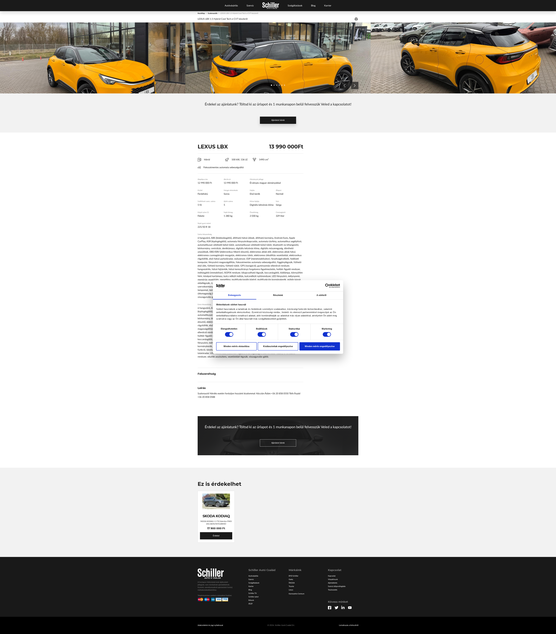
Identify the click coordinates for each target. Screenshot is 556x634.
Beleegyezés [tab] (234, 295)
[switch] (262, 334)
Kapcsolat (331, 576)
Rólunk (251, 600)
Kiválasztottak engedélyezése (278, 346)
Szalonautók (212, 13)
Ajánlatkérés (332, 583)
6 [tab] (284, 85)
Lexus (291, 590)
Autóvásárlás (231, 5)
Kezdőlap (201, 13)
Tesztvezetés (332, 590)
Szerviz (250, 5)
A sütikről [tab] (321, 295)
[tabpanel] (92, 57)
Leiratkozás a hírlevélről (348, 625)
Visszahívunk (333, 579)
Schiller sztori (253, 597)
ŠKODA (292, 583)
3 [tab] (276, 85)
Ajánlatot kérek (278, 120)
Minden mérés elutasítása (236, 346)
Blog (313, 5)
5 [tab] (281, 85)
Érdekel (216, 536)
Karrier (327, 5)
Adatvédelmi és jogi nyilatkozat (210, 625)
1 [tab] (271, 85)
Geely (291, 579)
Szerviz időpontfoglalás (336, 586)
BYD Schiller (293, 576)
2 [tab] (274, 85)
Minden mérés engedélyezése (320, 346)
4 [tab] (279, 85)
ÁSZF (250, 604)
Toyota (291, 586)
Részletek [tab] (278, 295)
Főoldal (270, 5)
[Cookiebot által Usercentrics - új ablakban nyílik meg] (327, 286)
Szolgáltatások (295, 5)
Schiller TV (252, 593)
